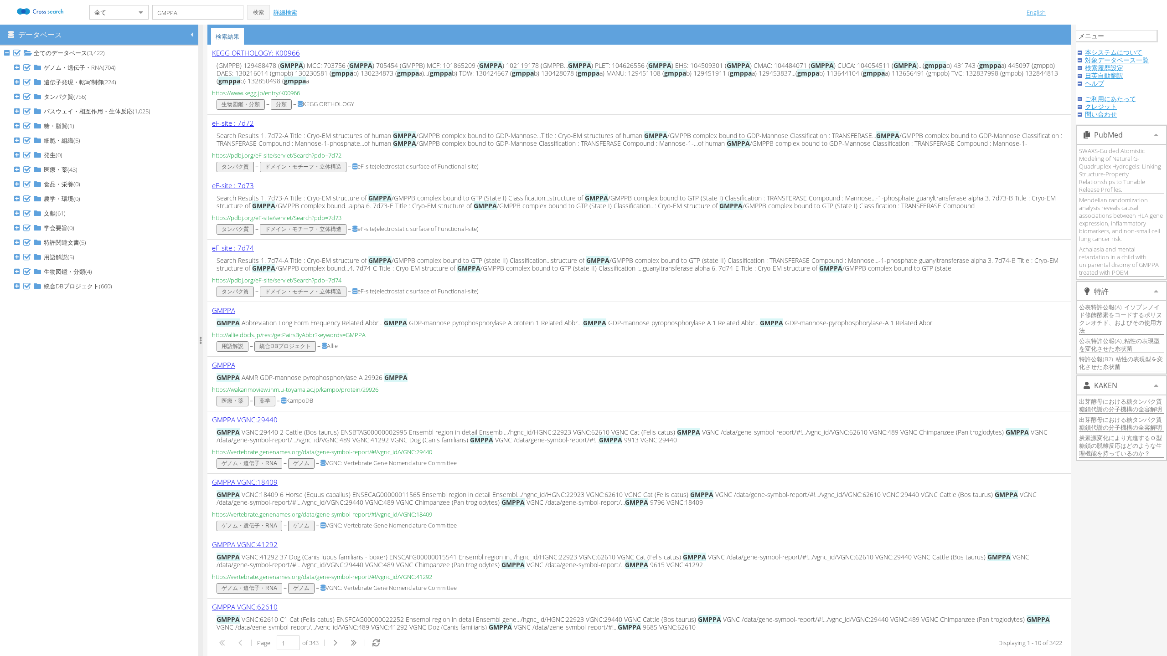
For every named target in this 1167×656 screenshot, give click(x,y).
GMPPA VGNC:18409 (245, 482)
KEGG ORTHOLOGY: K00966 (256, 52)
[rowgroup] (101, 351)
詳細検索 (285, 12)
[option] (639, 80)
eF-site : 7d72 (233, 123)
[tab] (227, 36)
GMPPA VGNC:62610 (245, 606)
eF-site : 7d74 (233, 247)
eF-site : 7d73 (233, 185)
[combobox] (112, 12)
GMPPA (223, 310)
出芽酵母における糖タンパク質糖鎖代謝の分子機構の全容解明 (1120, 405)
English (1036, 12)
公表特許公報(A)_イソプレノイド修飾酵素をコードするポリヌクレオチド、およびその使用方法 (1120, 318)
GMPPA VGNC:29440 (245, 419)
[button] (258, 12)
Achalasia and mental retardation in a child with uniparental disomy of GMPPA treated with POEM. (1119, 261)
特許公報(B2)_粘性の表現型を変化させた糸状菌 (1121, 363)
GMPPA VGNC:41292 (245, 544)
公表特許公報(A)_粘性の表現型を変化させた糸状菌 (1119, 345)
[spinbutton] (288, 643)
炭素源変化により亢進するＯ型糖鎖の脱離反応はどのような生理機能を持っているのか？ (1120, 445)
